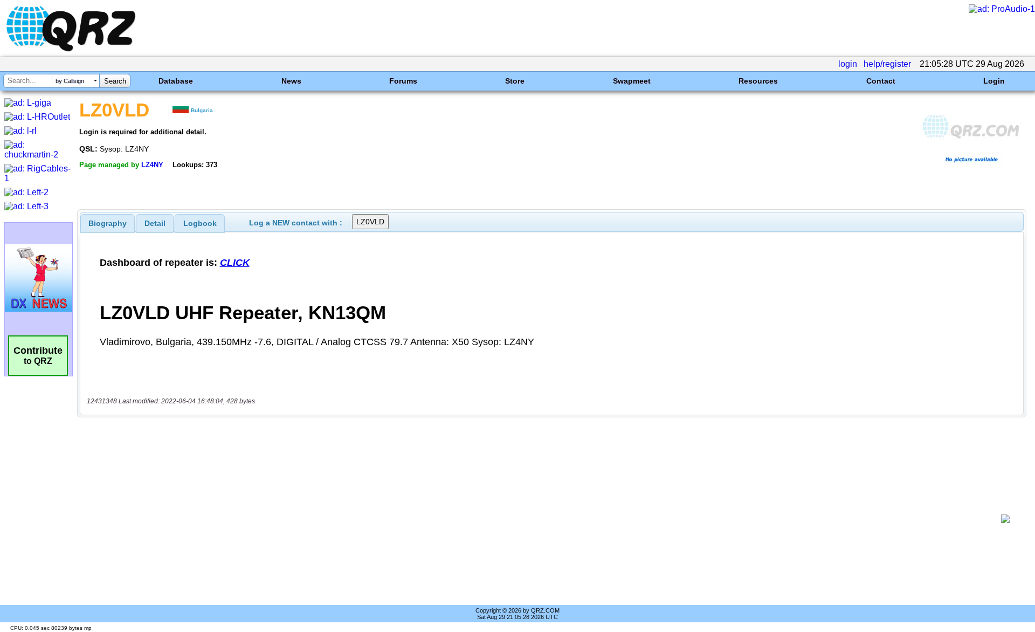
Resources (758, 81)
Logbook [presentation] (200, 223)
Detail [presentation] (154, 223)
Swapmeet (632, 81)
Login (994, 81)
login (847, 63)
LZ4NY (152, 165)
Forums (403, 81)
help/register (887, 63)
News (291, 81)
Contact (880, 81)
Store (515, 81)
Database (175, 81)
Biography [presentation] (107, 223)
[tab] (107, 223)
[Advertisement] (539, 518)
